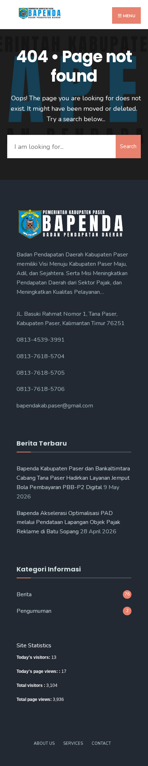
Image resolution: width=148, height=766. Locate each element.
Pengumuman (34, 611)
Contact (101, 743)
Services (73, 743)
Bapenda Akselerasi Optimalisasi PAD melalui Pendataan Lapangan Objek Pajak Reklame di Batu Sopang (68, 522)
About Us (44, 743)
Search (128, 146)
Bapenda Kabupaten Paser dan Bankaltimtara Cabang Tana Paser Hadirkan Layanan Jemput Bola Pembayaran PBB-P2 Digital (73, 478)
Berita (24, 594)
